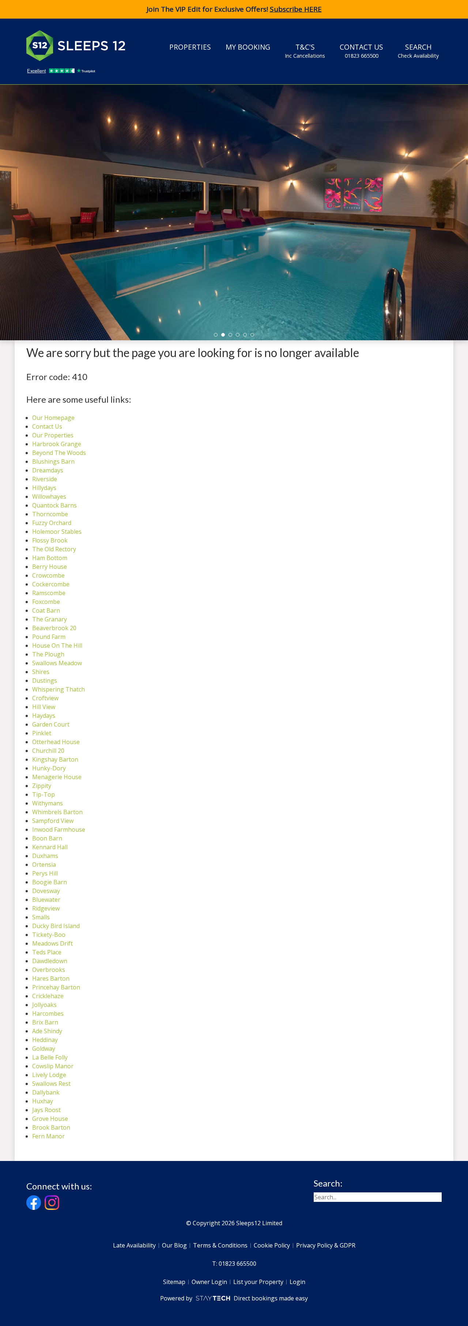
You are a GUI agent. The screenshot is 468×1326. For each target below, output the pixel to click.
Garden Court (50, 724)
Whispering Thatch (58, 689)
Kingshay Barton (55, 759)
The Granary (49, 619)
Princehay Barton (56, 987)
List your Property (258, 1282)
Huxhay (42, 1101)
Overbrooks (48, 970)
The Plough (48, 654)
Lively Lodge (49, 1075)
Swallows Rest (51, 1084)
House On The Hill (57, 645)
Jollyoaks (44, 1005)
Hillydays (44, 488)
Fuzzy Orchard (51, 523)
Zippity (41, 786)
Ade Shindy (47, 1031)
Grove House (50, 1119)
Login (297, 1282)
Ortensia (44, 865)
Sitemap (174, 1282)
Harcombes (48, 1013)
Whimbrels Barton (57, 812)
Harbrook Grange (56, 444)
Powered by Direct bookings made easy (233, 1298)
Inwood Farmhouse (58, 829)
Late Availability (134, 1245)
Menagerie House (57, 777)
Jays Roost (46, 1110)
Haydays (43, 716)
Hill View (43, 707)
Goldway (43, 1049)
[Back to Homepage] (81, 45)
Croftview (45, 698)
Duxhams (45, 856)
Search (418, 50)
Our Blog (174, 1245)
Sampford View (52, 821)
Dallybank (46, 1092)
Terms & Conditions (220, 1245)
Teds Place (46, 952)
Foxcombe (46, 602)
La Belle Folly (50, 1057)
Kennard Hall (50, 847)
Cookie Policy (272, 1245)
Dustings (44, 681)
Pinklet (41, 733)
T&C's (305, 50)
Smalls (41, 917)
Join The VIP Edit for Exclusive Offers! (234, 9)
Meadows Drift (52, 943)
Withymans (47, 803)
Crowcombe (48, 575)
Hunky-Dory (49, 768)
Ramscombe (48, 593)
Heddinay (45, 1040)
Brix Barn (45, 1022)
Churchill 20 (48, 751)
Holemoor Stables (57, 532)
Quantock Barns (54, 505)
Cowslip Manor (52, 1066)
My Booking (248, 47)
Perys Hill (45, 873)
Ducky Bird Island (56, 926)
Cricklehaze (48, 996)
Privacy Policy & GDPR (325, 1245)
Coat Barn (46, 610)
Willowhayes (49, 497)
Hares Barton (50, 978)
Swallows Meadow (57, 663)
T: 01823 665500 (234, 1264)
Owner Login (209, 1282)
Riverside (44, 479)
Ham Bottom (49, 558)
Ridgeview (46, 908)
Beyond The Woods (59, 453)
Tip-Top (43, 794)
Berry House (49, 567)
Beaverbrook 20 (54, 628)
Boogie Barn (49, 882)
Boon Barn (47, 838)
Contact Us (361, 50)
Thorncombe (50, 514)
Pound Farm (48, 637)
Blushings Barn (53, 461)
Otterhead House (56, 742)
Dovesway (46, 891)
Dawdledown (49, 961)
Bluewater (46, 900)
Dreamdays (47, 470)
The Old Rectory (54, 549)
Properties (190, 47)
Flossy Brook (50, 540)
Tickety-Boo (48, 935)
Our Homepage (53, 418)
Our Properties (52, 435)
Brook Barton (51, 1127)
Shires (40, 672)
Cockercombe (50, 584)
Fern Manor (48, 1136)
